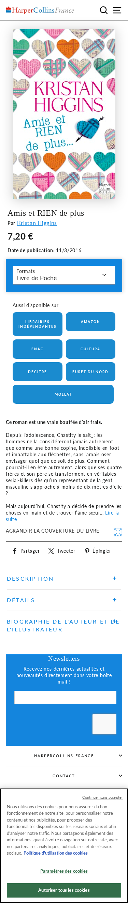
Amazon (90, 322)
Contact (64, 776)
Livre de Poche (36, 278)
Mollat (63, 394)
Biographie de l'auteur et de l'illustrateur (63, 625)
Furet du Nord (90, 372)
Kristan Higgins (37, 222)
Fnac (37, 349)
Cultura (90, 349)
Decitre (37, 372)
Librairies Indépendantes (37, 324)
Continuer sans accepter (102, 797)
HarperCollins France (64, 755)
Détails (21, 600)
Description (30, 578)
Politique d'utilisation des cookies (56, 853)
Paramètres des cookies (64, 871)
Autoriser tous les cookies (63, 890)
